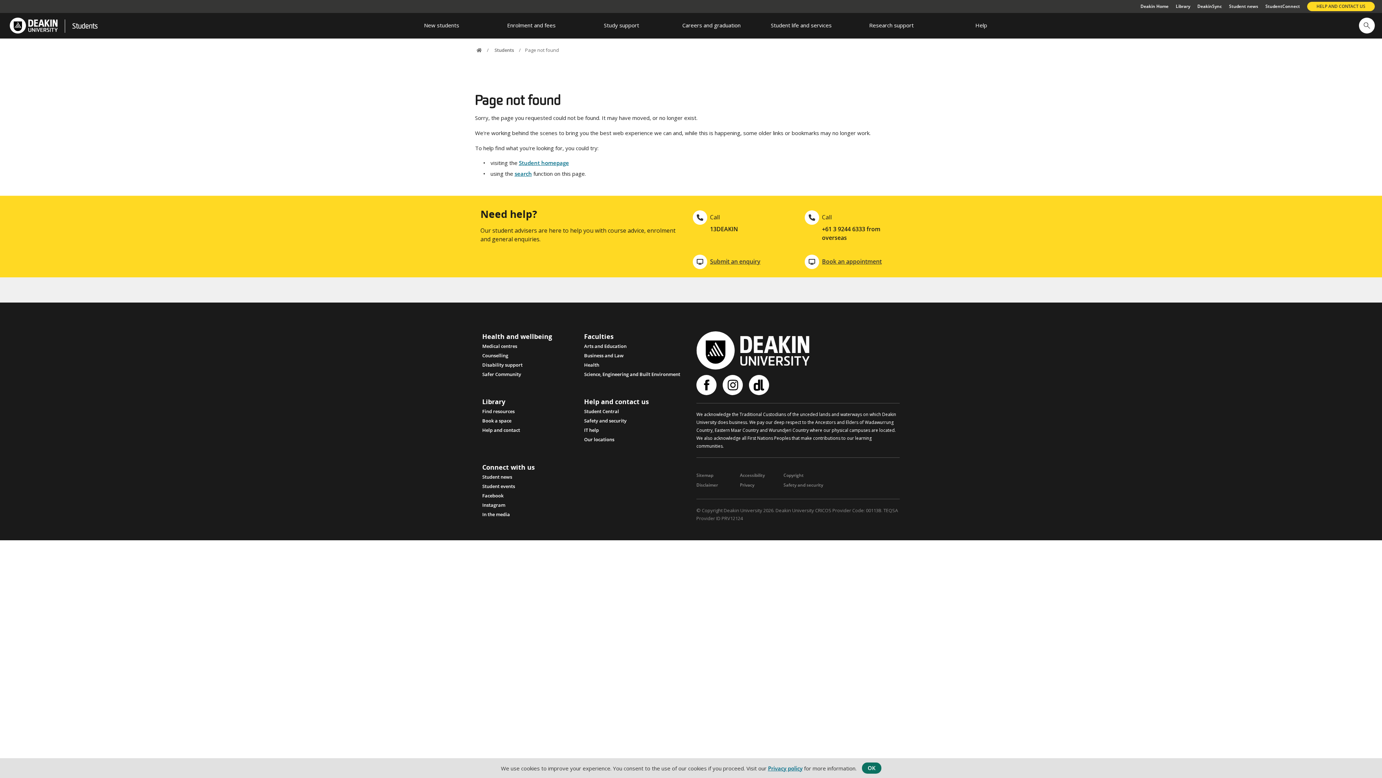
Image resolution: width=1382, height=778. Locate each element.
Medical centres (499, 346)
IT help (591, 430)
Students (85, 26)
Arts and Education (605, 346)
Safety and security (605, 420)
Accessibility (752, 475)
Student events (498, 486)
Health (591, 365)
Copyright (793, 475)
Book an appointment (852, 261)
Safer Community (501, 374)
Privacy (747, 485)
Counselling (495, 355)
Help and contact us (1340, 6)
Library (1183, 6)
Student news (1243, 6)
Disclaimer (707, 485)
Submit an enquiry (735, 261)
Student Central (601, 411)
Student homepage (544, 162)
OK (872, 768)
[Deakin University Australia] (33, 26)
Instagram (493, 505)
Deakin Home (1155, 6)
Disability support (502, 365)
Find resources (498, 411)
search (523, 173)
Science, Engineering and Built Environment (632, 374)
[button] (1367, 25)
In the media (496, 514)
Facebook (492, 495)
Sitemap (704, 475)
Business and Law (604, 355)
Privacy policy (785, 768)
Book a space (496, 420)
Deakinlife (760, 385)
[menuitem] (442, 25)
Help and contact (501, 430)
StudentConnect (1282, 6)
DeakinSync (1209, 6)
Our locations (599, 439)
